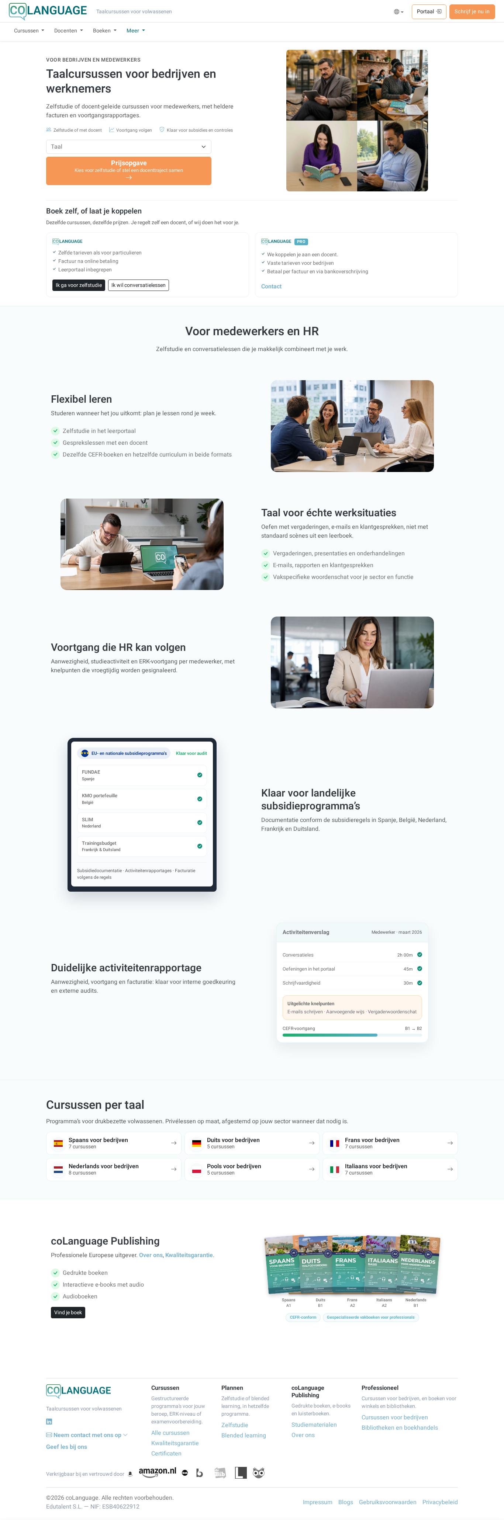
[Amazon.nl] (157, 1472)
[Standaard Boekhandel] (259, 1473)
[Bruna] (200, 1473)
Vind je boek (68, 1312)
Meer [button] (134, 31)
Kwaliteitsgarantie (189, 1255)
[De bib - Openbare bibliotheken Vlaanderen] (220, 1473)
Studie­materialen (314, 1424)
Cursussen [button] (27, 31)
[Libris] (241, 1473)
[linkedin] (49, 1422)
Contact (271, 286)
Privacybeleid (440, 1502)
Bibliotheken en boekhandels (400, 1427)
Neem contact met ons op (87, 1435)
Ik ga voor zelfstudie (79, 285)
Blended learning (243, 1435)
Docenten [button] (66, 31)
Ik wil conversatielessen (138, 285)
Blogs (345, 1502)
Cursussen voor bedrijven (395, 1417)
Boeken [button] (102, 31)
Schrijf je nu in (472, 11)
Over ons (151, 1255)
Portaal (426, 11)
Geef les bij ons (66, 1447)
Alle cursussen (170, 1433)
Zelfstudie (234, 1425)
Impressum (317, 1502)
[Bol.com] (185, 1473)
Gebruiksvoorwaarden (388, 1502)
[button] (399, 12)
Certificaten (166, 1453)
